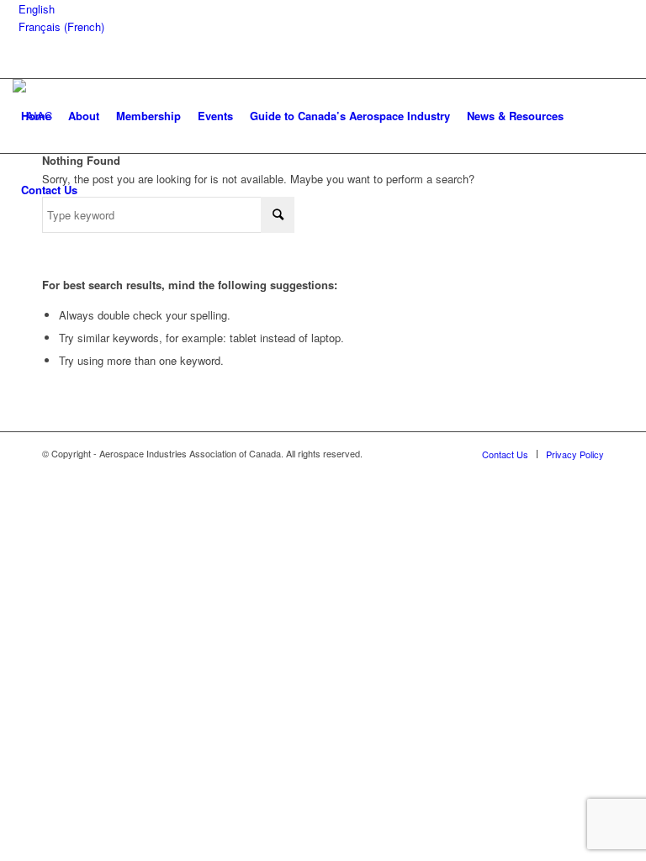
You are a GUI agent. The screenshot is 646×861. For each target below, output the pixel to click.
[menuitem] (36, 116)
